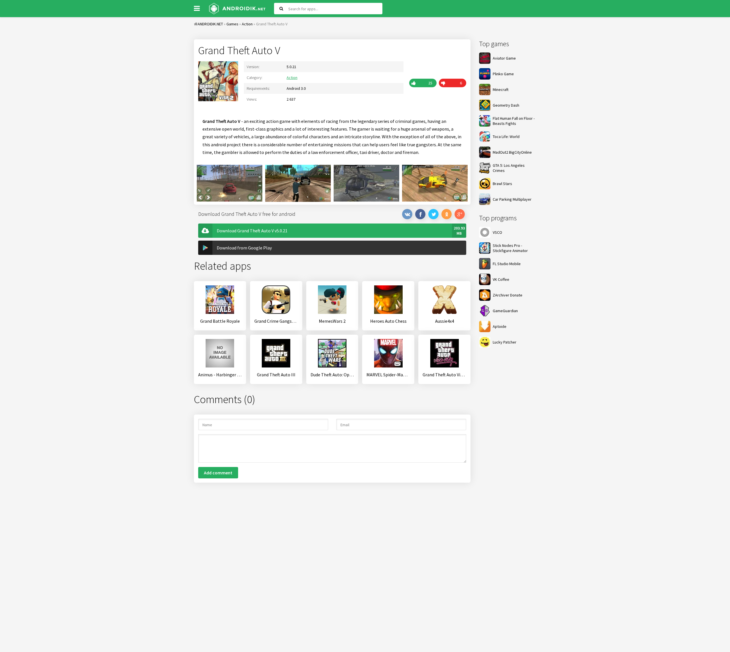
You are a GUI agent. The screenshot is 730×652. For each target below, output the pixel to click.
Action (292, 77)
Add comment (218, 473)
